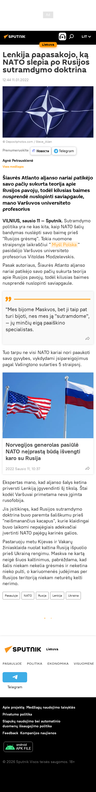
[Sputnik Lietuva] (15, 38)
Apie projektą (13, 707)
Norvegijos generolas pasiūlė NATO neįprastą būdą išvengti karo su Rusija (43, 451)
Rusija (42, 595)
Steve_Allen (44, 142)
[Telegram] (64, 151)
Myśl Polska (64, 244)
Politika (34, 663)
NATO (28, 595)
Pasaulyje (11, 595)
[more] (87, 338)
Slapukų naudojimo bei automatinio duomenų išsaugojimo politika (31, 723)
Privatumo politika (17, 714)
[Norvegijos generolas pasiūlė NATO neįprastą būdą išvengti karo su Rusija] (48, 405)
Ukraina (73, 595)
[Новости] (40, 151)
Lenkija (57, 595)
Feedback (10, 733)
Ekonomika (58, 663)
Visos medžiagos (13, 166)
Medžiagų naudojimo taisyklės (50, 707)
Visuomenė (84, 663)
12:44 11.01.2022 (16, 80)
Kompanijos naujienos (38, 733)
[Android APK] (18, 747)
